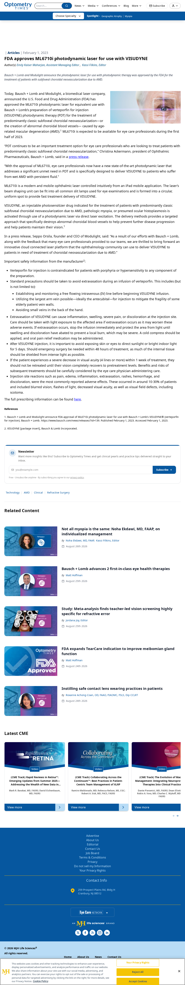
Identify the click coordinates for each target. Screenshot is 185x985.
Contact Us (92, 849)
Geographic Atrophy (112, 16)
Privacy (92, 862)
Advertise (92, 836)
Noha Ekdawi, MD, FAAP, (80, 540)
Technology (13, 492)
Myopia (128, 16)
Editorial (92, 844)
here (77, 399)
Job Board (92, 853)
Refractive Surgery (58, 492)
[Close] (179, 971)
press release (79, 157)
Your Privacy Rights (92, 870)
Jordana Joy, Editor (77, 620)
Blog (126, 5)
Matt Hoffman (74, 575)
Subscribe (162, 469)
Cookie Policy (40, 981)
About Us (92, 840)
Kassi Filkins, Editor (107, 540)
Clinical (38, 492)
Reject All (137, 972)
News (78, 5)
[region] (92, 971)
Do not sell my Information (92, 866)
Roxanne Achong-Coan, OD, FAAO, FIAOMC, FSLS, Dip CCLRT (102, 695)
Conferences (109, 5)
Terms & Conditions (92, 857)
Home (68, 957)
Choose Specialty (66, 16)
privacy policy (77, 477)
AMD (27, 492)
